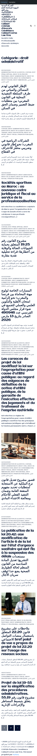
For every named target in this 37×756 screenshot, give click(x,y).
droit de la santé (18, 130)
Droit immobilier (20, 80)
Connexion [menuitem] (4, 2)
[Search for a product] (31, 26)
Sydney (16, 754)
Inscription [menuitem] (12, 2)
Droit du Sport (22, 176)
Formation (5, 282)
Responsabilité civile (9, 234)
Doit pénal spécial (15, 227)
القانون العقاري (5, 82)
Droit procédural (18, 471)
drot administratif (27, 232)
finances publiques (25, 134)
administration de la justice (13, 72)
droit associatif (25, 174)
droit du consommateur (19, 230)
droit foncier (6, 80)
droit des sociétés (15, 132)
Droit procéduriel (18, 350)
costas (28, 72)
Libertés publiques (18, 282)
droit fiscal (12, 134)
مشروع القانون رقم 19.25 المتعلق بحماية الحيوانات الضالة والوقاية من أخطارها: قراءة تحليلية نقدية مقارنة (17, 248)
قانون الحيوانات (11, 236)
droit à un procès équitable (12, 520)
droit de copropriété (22, 78)
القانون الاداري (31, 80)
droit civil (17, 345)
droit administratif (18, 76)
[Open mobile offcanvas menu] (35, 26)
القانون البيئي (19, 236)
